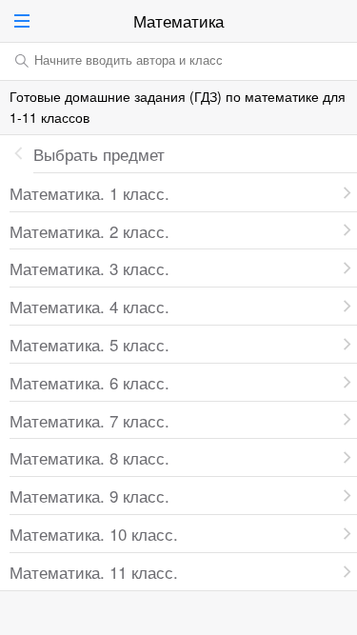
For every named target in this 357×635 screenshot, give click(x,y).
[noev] (338, 21)
